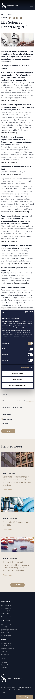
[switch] (30, 349)
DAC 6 (4, 692)
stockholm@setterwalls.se (8, 611)
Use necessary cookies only (17, 385)
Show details (25, 367)
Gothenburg (7, 419)
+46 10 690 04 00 (6, 643)
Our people (5, 665)
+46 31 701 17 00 (6, 624)
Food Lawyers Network (11, 174)
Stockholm (7, 415)
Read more (7, 489)
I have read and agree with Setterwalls (18, 401)
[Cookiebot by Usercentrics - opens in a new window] (25, 312)
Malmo (5, 424)
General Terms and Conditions (23, 690)
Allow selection (17, 379)
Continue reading (9, 100)
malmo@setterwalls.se (7, 648)
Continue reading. (9, 241)
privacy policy (30, 401)
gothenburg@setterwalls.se (9, 630)
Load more (17, 585)
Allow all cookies (17, 373)
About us (4, 668)
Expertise (4, 662)
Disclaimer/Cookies (8, 690)
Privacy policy (28, 687)
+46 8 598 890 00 (6, 605)
